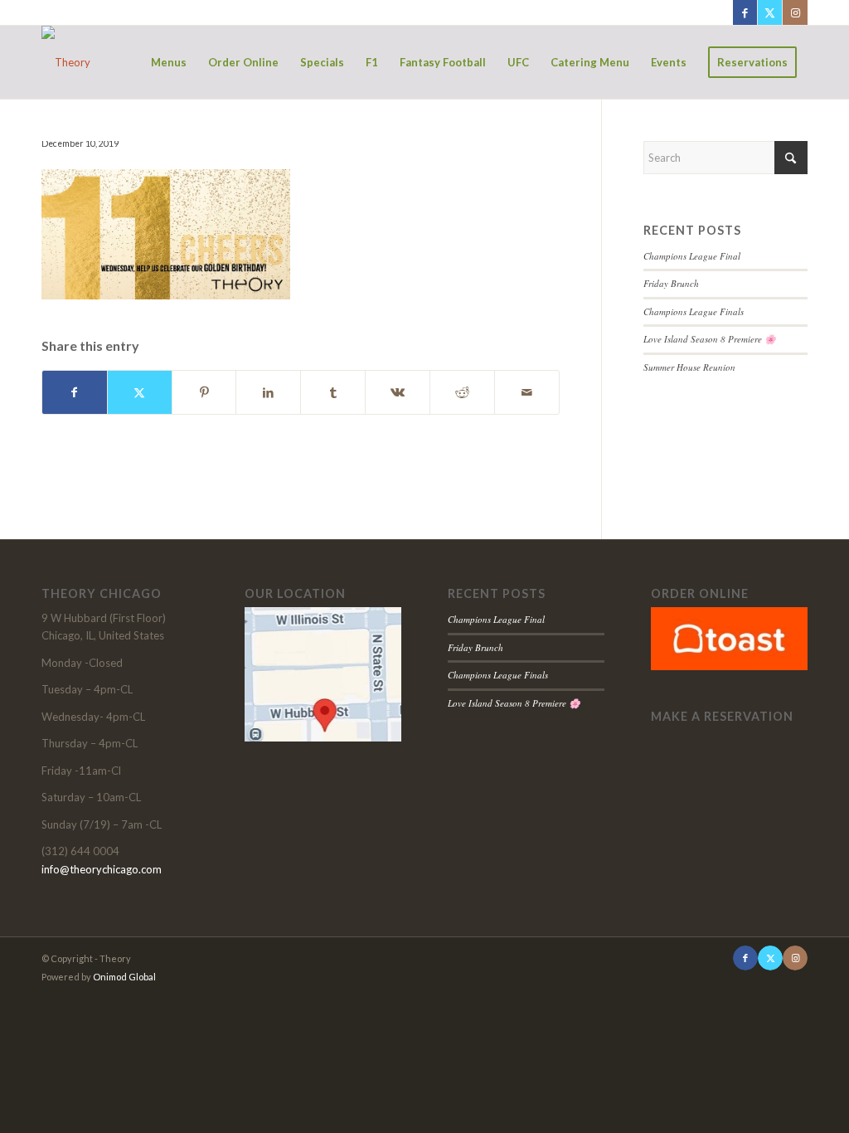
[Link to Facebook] (745, 12)
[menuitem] (168, 62)
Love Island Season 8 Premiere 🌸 (709, 339)
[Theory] (65, 62)
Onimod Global (124, 976)
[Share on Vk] (397, 392)
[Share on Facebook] (74, 392)
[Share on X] (140, 392)
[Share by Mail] (527, 392)
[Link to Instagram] (795, 12)
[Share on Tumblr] (333, 392)
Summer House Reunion (689, 367)
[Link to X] (770, 12)
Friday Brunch (671, 283)
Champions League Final (691, 256)
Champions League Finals (693, 311)
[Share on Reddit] (462, 392)
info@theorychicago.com (101, 869)
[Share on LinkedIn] (268, 392)
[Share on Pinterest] (204, 392)
